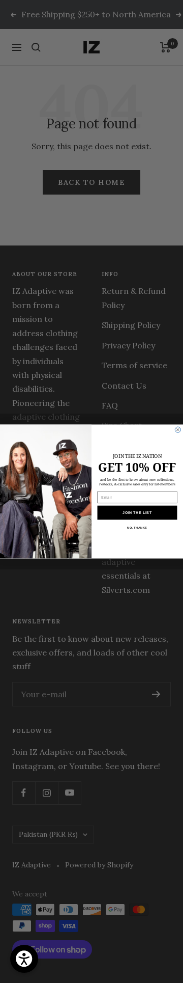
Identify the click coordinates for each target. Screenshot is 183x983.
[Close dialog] (177, 429)
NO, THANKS (137, 527)
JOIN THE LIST (137, 512)
